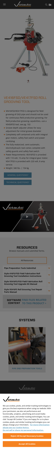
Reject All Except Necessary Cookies (27, 436)
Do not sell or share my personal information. (23, 430)
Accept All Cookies (27, 444)
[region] (27, 423)
